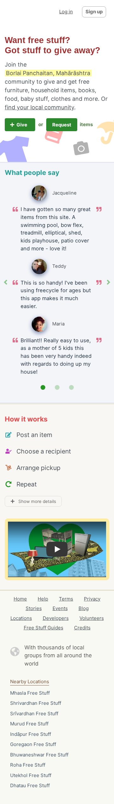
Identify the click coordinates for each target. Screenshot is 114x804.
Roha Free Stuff (27, 765)
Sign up (94, 12)
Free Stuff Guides (43, 628)
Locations (21, 618)
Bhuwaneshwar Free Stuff (39, 755)
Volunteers (91, 618)
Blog (84, 608)
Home (20, 599)
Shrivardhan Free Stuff (35, 703)
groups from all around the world (58, 659)
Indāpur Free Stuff (30, 734)
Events (60, 608)
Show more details (35, 501)
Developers (56, 618)
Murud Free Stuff (29, 724)
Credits (82, 628)
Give (22, 125)
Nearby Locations (29, 682)
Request (61, 125)
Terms (66, 599)
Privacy (92, 599)
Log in (66, 12)
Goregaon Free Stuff (33, 744)
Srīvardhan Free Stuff (34, 714)
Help (43, 599)
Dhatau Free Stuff (30, 785)
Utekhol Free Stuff (30, 775)
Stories (34, 608)
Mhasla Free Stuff (30, 693)
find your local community (39, 107)
